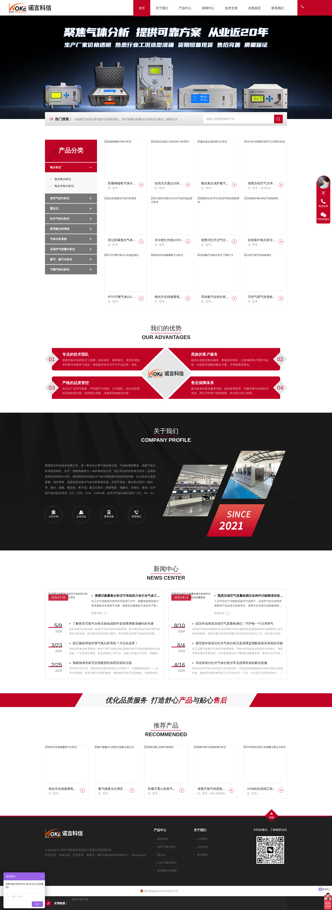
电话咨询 (323, 206)
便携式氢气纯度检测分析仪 (163, 788)
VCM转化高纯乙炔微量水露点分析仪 (212, 788)
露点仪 (54, 208)
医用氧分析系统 (60, 228)
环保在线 (64, 855)
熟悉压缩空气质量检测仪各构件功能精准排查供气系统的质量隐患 (251, 595)
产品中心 (185, 8)
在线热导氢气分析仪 (261, 788)
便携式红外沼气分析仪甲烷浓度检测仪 (216, 240)
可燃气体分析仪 (60, 269)
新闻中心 (208, 8)
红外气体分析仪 (60, 218)
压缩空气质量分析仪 (62, 249)
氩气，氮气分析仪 (61, 259)
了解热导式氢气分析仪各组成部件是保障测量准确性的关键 (113, 623)
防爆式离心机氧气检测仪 (113, 788)
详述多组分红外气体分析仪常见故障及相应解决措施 (231, 663)
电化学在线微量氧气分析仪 (169, 297)
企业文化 (202, 846)
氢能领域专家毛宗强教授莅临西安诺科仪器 (102, 663)
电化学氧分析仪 (64, 186)
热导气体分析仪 (60, 198)
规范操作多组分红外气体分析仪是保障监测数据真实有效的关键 (239, 643)
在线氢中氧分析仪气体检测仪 (262, 240)
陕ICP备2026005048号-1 (113, 855)
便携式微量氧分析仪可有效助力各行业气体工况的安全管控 (128, 595)
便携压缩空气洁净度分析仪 (262, 183)
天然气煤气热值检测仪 (262, 297)
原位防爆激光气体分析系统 (122, 240)
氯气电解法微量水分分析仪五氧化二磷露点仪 (150, 119)
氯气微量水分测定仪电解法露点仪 (64, 788)
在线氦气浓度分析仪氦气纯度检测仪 (97, 119)
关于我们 (162, 8)
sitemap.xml (138, 855)
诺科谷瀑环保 (80, 899)
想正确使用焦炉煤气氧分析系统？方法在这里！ (105, 643)
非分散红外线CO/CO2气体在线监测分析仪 (169, 240)
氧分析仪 (55, 167)
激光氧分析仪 (62, 179)
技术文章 (231, 8)
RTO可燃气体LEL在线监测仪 (122, 297)
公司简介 (202, 838)
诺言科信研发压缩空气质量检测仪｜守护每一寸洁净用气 (234, 623)
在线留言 (254, 8)
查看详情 (96, 613)
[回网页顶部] (323, 193)
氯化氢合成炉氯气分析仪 (216, 183)
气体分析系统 (58, 238)
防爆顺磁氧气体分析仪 (122, 183)
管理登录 (78, 855)
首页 (142, 8)
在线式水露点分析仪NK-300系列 (169, 183)
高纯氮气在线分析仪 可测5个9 (216, 297)
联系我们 (277, 8)
